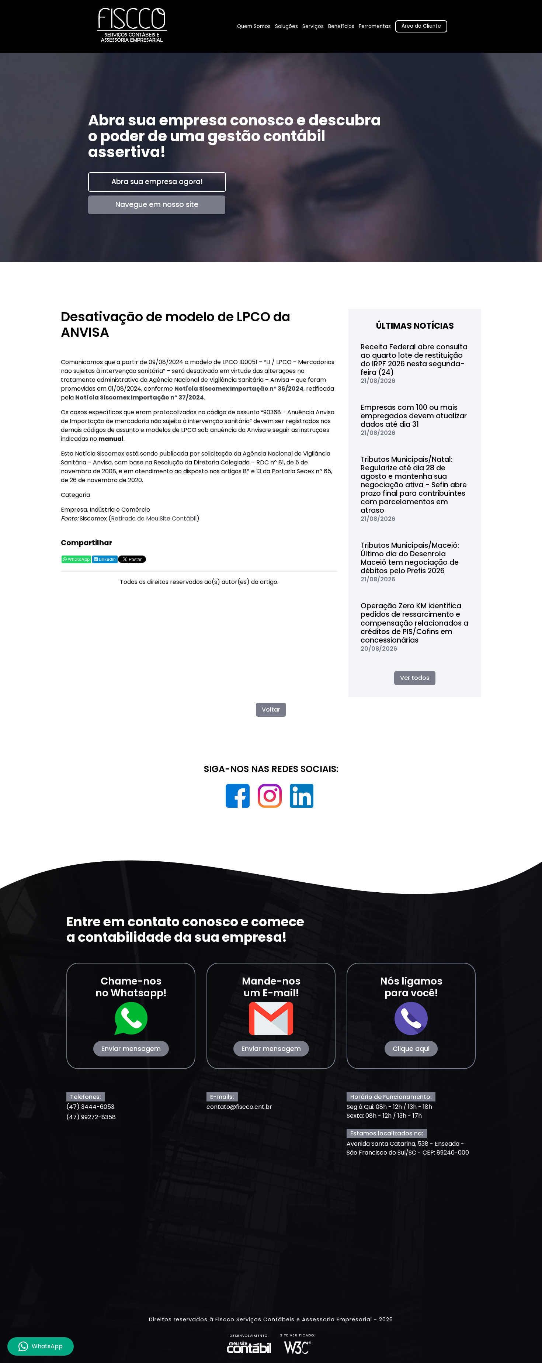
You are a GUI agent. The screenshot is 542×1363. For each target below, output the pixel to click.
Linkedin (107, 559)
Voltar (271, 709)
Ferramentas (375, 26)
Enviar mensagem (131, 1048)
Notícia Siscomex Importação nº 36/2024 (238, 388)
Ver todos (415, 678)
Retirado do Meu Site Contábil (154, 518)
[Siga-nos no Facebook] (238, 798)
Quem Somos (254, 26)
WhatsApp (78, 559)
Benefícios (341, 26)
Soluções (286, 26)
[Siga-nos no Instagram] (270, 798)
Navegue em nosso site (156, 205)
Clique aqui (411, 1048)
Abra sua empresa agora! (157, 182)
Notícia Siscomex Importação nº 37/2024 (139, 397)
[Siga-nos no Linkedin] (302, 798)
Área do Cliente (421, 26)
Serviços (313, 26)
